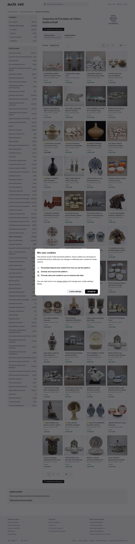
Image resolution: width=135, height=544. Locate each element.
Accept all (91, 291)
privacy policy (62, 281)
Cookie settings (75, 291)
